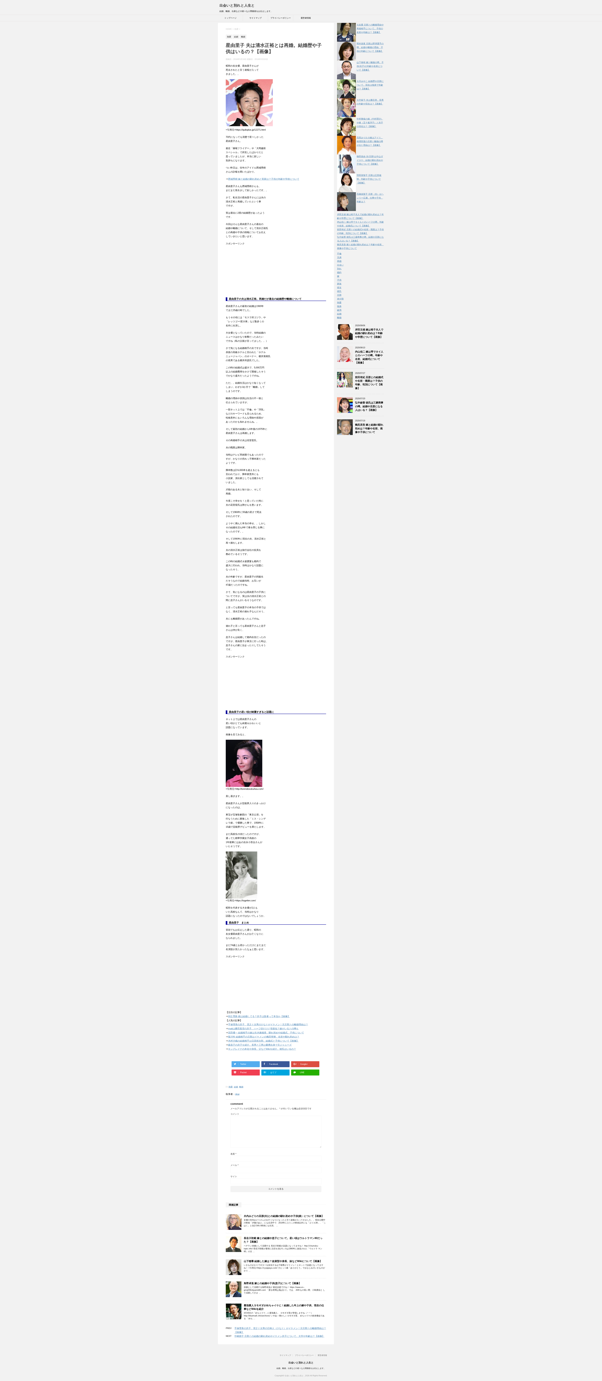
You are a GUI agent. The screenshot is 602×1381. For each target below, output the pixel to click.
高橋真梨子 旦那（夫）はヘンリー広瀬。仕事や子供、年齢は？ (370, 198)
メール (234, 1165)
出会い (340, 265)
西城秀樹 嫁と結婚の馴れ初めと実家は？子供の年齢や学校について (263, 179)
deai (237, 1094)
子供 (339, 280)
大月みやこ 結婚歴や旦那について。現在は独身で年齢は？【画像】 (370, 85)
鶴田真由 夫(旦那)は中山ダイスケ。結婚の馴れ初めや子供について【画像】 (370, 160)
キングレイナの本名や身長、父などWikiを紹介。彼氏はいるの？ (262, 1049)
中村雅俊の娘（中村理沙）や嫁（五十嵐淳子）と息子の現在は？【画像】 (370, 123)
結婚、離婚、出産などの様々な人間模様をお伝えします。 (301, 1368)
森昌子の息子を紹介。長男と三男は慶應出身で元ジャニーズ (260, 1045)
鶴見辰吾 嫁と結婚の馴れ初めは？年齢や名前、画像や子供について (369, 428)
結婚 (236, 1087)
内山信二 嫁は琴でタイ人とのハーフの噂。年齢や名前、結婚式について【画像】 (369, 357)
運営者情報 (306, 18)
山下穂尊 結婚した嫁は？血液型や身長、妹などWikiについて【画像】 (283, 1261)
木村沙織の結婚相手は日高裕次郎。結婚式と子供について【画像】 (263, 1040)
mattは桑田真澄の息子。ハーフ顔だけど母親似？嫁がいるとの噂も (263, 1028)
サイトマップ (255, 18)
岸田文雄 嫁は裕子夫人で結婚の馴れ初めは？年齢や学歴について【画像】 (369, 333)
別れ (339, 268)
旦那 (339, 295)
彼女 (339, 287)
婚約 (339, 272)
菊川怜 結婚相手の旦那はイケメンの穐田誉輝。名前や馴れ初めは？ (263, 1036)
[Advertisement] (249, 273)
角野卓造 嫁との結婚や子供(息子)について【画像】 (272, 1283)
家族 (339, 283)
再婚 (339, 261)
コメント (234, 1114)
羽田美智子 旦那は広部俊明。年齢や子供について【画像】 (369, 179)
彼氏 (339, 291)
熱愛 (231, 1087)
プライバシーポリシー (280, 18)
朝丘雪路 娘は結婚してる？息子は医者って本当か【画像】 (259, 1016)
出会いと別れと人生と (237, 5)
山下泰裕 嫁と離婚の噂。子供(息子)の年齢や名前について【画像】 (370, 66)
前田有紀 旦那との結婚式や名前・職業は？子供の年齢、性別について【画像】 (369, 383)
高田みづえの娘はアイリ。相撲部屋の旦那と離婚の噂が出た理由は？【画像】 (370, 141)
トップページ (230, 18)
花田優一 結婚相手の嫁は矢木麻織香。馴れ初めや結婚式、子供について (266, 1032)
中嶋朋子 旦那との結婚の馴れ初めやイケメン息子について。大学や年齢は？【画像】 (279, 1336)
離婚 (241, 1087)
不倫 (339, 253)
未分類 (340, 299)
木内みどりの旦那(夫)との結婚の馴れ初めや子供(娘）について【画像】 (284, 1216)
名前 (233, 1154)
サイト (233, 1176)
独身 (339, 306)
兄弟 (339, 257)
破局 (339, 310)
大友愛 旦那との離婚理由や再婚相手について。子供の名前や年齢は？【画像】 (370, 29)
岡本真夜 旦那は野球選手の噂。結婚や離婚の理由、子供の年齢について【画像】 (370, 47)
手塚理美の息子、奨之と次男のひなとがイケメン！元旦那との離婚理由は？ (268, 1024)
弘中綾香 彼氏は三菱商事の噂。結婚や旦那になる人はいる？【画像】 (369, 406)
